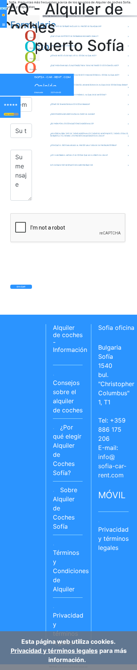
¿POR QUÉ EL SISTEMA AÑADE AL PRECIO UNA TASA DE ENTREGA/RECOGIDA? (83, 145)
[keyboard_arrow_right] (16, 114)
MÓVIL (112, 495)
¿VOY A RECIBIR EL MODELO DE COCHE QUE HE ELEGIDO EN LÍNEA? (79, 155)
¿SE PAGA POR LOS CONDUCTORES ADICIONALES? (72, 123)
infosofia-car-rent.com (112, 466)
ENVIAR (21, 286)
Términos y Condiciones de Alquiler (71, 571)
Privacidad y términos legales (113, 538)
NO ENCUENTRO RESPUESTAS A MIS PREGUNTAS (71, 165)
